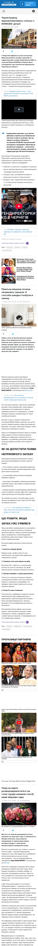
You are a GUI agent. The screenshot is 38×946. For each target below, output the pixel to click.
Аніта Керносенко (24, 302)
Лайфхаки (17, 626)
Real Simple (28, 390)
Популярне (27, 626)
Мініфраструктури (15, 239)
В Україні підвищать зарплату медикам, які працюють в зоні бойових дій (18, 232)
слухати (29, 4)
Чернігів (9, 247)
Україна (17, 247)
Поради (9, 626)
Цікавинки (6, 629)
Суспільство (6, 250)
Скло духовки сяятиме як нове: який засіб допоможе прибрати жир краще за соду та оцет (19, 510)
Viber (27, 243)
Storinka (6, 863)
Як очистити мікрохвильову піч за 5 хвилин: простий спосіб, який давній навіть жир (18, 397)
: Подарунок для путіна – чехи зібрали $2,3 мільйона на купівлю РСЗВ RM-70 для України (18, 93)
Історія (24, 247)
